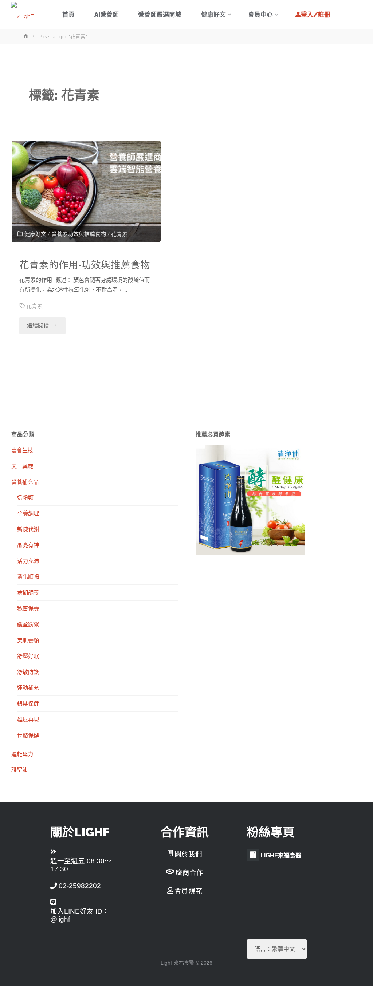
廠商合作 (189, 872)
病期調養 (28, 592)
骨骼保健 (28, 735)
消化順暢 (28, 576)
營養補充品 (25, 481)
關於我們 (188, 854)
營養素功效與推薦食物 (78, 234)
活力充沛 (28, 560)
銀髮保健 (28, 703)
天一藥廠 (22, 466)
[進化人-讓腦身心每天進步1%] (22, 14)
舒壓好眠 (28, 655)
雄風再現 (28, 719)
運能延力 (22, 753)
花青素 (119, 234)
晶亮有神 (28, 544)
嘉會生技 (22, 450)
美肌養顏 (28, 640)
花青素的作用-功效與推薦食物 (84, 265)
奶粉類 (25, 497)
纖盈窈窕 (28, 624)
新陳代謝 (28, 529)
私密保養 (28, 608)
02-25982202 (80, 886)
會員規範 (188, 891)
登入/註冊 (315, 14)
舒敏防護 (28, 671)
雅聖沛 (19, 769)
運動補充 (28, 687)
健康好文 (35, 234)
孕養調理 (28, 513)
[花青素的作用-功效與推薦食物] (86, 191)
